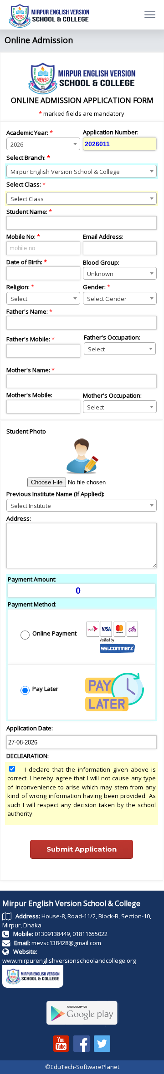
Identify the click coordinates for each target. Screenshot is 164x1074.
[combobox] (43, 144)
